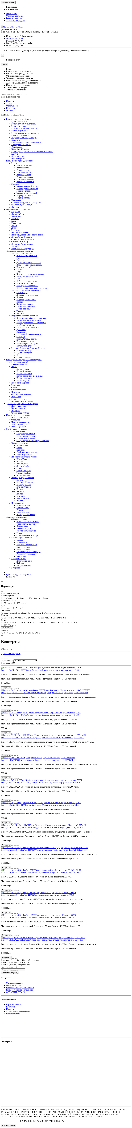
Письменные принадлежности (19, 161)
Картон (14, 154)
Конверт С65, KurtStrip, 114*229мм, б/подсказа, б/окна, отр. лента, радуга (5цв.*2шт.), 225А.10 (42, 827)
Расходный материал (25, 515)
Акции (9, 103)
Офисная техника (19, 519)
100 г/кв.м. (46, 618)
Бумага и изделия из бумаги (18, 119)
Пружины (15, 392)
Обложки (20, 336)
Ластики (15, 207)
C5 (6, 633)
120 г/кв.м (60, 618)
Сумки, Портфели (24, 353)
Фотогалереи (12, 106)
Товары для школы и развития (19, 251)
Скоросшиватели (18, 390)
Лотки (14, 225)
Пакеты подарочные (20, 422)
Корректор (16, 223)
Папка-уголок (22, 369)
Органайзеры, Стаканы (21, 237)
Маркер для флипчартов (27, 188)
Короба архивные (19, 364)
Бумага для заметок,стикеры (23, 124)
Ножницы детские (24, 283)
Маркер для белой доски (27, 186)
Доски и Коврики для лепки (28, 262)
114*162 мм (25, 623)
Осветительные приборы (27, 535)
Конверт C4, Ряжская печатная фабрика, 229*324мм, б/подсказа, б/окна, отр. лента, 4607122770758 (44, 692)
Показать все (7, 628)
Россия (47, 598)
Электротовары (18, 491)
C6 (13, 633)
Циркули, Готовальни (26, 299)
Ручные (19, 510)
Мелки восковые (23, 309)
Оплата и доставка (14, 16)
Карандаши (16, 200)
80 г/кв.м (20, 618)
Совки (19, 468)
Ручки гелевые (23, 168)
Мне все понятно (8, 1126)
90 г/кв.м (8, 603)
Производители (13, 1014)
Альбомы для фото (19, 424)
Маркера (15, 184)
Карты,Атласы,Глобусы (26, 339)
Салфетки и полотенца (26, 452)
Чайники (20, 563)
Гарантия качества (14, 18)
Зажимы (15, 219)
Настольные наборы (20, 232)
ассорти (8, 608)
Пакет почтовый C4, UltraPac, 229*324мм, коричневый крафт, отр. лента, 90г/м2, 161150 (40, 872)
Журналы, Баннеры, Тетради (23, 138)
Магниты (15, 230)
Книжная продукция (20, 135)
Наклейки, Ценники (20, 149)
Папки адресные (18, 427)
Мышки (19, 540)
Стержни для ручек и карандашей (26, 202)
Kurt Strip (34, 598)
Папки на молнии (19, 406)
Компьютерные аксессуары (28, 552)
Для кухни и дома (24, 561)
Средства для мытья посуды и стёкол (32, 441)
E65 (21, 633)
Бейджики (15, 212)
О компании (11, 13)
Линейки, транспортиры (27, 295)
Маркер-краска (23, 198)
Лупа (13, 228)
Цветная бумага (18, 158)
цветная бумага (53, 613)
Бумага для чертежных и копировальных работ (32, 151)
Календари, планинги (21, 145)
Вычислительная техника (27, 521)
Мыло (19, 447)
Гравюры (20, 260)
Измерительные (23, 512)
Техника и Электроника (16, 517)
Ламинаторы (22, 526)
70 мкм (8, 618)
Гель (18, 258)
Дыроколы (16, 216)
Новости (10, 101)
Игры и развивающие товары (29, 265)
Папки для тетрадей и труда (28, 320)
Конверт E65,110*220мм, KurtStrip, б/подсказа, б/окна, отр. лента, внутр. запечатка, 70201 (40, 782)
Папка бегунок (23, 380)
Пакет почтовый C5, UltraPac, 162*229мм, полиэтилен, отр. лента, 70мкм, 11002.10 (37, 917)
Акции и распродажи (15, 20)
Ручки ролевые (23, 170)
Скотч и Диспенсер (19, 242)
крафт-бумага (10, 613)
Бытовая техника (18, 558)
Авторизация (12, 9)
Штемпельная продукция (22, 249)
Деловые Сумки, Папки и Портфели (22, 404)
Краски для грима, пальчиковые (30, 274)
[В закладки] (15, 688)
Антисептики (22, 445)
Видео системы (23, 549)
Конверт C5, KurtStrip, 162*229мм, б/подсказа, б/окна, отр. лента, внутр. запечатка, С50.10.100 (42, 737)
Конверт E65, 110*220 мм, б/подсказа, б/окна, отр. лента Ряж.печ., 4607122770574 (37, 760)
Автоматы (21, 496)
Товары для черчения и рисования (26, 290)
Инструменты (17, 503)
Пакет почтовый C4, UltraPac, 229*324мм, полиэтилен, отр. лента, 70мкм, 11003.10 (37, 895)
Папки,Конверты (24, 346)
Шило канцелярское (20, 383)
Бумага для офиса (19, 121)
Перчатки (20, 450)
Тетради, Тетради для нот (27, 327)
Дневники (21, 330)
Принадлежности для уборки (24, 457)
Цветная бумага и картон (27, 343)
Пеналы (19, 355)
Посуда (19, 489)
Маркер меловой (23, 191)
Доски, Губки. (17, 214)
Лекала (19, 297)
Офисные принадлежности (18, 209)
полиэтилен (36, 613)
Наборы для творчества (26, 281)
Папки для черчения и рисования (31, 323)
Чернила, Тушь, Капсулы (22, 205)
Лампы (19, 494)
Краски (19, 302)
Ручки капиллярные (25, 182)
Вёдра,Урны (21, 459)
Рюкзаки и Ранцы (24, 350)
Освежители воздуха (25, 438)
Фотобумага (16, 147)
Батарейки (15, 568)
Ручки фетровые (23, 172)
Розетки (19, 501)
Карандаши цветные (25, 306)
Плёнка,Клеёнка (23, 487)
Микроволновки (23, 565)
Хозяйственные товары (16, 429)
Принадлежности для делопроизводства (24, 360)
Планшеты (16, 397)
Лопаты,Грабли (23, 466)
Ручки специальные (25, 179)
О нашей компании (14, 983)
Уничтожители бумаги (26, 531)
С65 (37, 633)
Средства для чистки (25, 434)
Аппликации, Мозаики (26, 256)
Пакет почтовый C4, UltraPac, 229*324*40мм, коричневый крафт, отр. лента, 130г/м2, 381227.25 (43, 850)
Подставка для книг (25, 341)
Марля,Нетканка (23, 471)
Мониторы (21, 556)
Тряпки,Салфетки (24, 473)
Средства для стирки (25, 436)
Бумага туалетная (24, 454)
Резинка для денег (19, 399)
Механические (22, 508)
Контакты (10, 108)
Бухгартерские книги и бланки (25, 133)
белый (19, 608)
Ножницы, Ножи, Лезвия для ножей (27, 235)
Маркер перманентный (26, 193)
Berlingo (21, 598)
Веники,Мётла (22, 464)
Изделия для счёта (24, 267)
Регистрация (11, 7)
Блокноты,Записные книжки (24, 128)
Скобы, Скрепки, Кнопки (22, 239)
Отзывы (9, 110)
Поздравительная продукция (18, 415)
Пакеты (19, 480)
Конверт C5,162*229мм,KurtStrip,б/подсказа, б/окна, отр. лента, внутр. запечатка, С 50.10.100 (42, 940)
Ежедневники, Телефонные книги (26, 142)
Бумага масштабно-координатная (31, 318)
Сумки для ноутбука (20, 413)
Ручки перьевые (23, 175)
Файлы (14, 387)
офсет (23, 613)
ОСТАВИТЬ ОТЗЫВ (15, 992)
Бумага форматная (19, 131)
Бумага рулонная (18, 126)
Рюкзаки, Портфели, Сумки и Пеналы (28, 348)
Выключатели (22, 498)
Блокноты (20, 332)
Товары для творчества (21, 253)
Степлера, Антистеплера (22, 244)
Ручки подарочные (24, 177)
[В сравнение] (17, 688)
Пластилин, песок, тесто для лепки (31, 288)
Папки (14, 367)
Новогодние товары (20, 417)
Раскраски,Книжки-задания (28, 334)
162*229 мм (55, 623)
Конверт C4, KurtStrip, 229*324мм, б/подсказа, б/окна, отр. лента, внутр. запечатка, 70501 (40, 670)
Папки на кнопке (24, 373)
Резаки (19, 533)
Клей (13, 221)
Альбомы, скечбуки (25, 325)
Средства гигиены (19, 443)
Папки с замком (18, 408)
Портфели (15, 410)
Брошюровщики (23, 528)
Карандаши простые (25, 304)
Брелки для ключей (19, 362)
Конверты (15, 140)
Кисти (19, 269)
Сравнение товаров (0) (11, 654)
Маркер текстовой (24, 195)
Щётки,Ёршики (23, 475)
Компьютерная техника (21, 538)
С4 (29, 633)
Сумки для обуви (24, 357)
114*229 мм (40, 623)
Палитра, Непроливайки (27, 286)
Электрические (23, 505)
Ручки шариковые (24, 165)
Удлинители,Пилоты (25, 524)
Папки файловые (24, 371)
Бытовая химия (18, 431)
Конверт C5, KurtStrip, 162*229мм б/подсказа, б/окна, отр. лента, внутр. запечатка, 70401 (40, 715)
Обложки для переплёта (21, 394)
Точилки (15, 246)
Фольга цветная (18, 156)
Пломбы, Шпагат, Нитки (22, 401)
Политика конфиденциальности (20, 987)
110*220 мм (10, 623)
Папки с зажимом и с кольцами (30, 376)
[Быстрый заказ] (12, 688)
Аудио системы (23, 547)
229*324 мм (71, 623)
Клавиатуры (21, 542)
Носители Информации (26, 545)
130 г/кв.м (21, 603)
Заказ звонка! (20, 36)
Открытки (15, 420)
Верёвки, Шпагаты (24, 482)
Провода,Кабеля (23, 484)
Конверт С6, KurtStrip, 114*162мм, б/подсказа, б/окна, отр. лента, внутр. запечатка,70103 (40, 805)
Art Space (9, 598)
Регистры (15, 385)
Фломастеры (21, 293)
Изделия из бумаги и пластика (24, 316)
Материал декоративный (27, 276)
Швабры (20, 461)
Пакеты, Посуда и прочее (22, 478)
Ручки (14, 163)
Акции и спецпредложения (18, 1011)
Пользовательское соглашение (19, 990)
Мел (18, 279)
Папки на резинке (24, 378)
